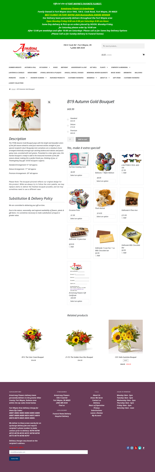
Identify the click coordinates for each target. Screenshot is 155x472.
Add (124, 173)
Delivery (96, 403)
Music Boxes (115, 73)
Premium (73, 130)
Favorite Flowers (37, 78)
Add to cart (82, 139)
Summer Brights (15, 67)
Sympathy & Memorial (119, 67)
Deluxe (72, 124)
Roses (55, 67)
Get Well (93, 67)
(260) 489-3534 (62, 403)
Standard (73, 118)
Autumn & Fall (30, 67)
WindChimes (32, 73)
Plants (102, 67)
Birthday (64, 67)
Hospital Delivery (62, 416)
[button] (49, 102)
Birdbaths (127, 73)
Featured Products (57, 78)
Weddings (90, 78)
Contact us (96, 400)
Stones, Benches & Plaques (50, 73)
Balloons (138, 73)
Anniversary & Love (79, 67)
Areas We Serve (96, 398)
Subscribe (14, 459)
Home (13, 89)
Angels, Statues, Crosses (74, 73)
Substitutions (96, 410)
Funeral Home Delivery (62, 414)
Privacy (97, 408)
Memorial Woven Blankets (97, 73)
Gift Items (117, 78)
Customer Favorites (75, 78)
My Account (96, 415)
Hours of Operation (96, 405)
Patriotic (12, 78)
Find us (62, 405)
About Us (103, 78)
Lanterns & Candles (16, 73)
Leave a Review (96, 413)
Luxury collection (16, 83)
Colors (22, 78)
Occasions (43, 67)
